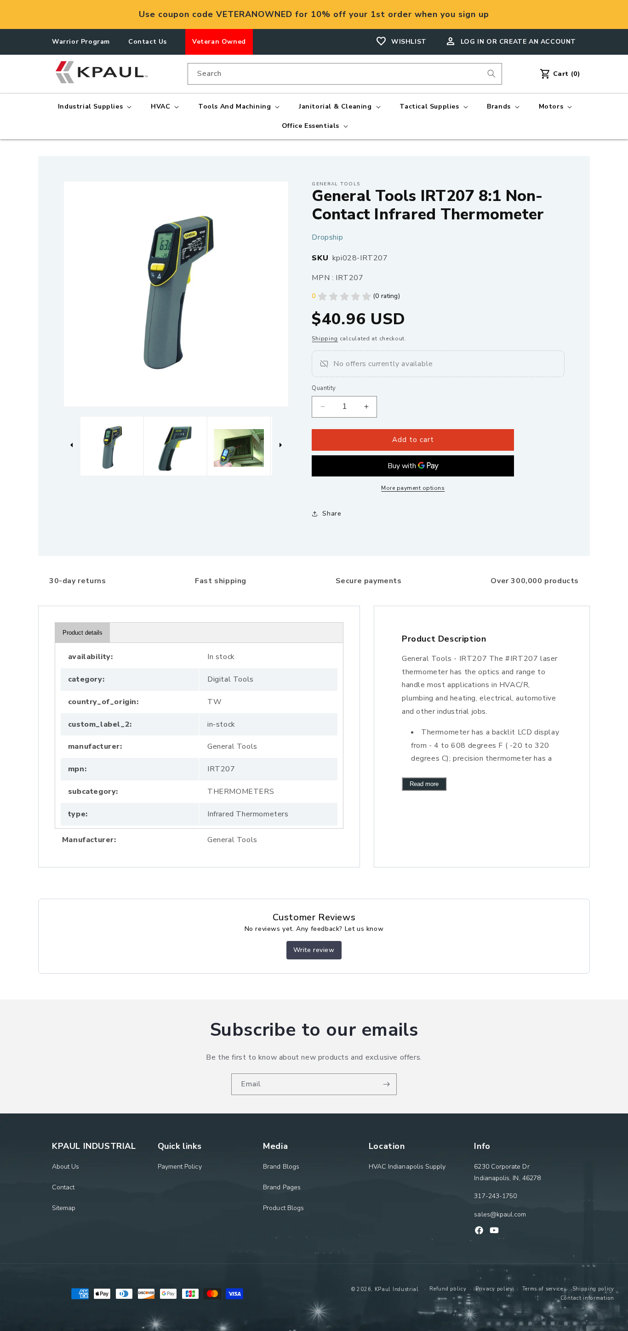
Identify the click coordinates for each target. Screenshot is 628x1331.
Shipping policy (593, 1288)
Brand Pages (282, 1187)
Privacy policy (494, 1288)
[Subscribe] (386, 1084)
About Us (66, 1166)
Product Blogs (283, 1208)
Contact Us (147, 41)
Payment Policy (180, 1166)
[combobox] (345, 73)
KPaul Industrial (397, 1289)
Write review (313, 950)
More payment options (413, 488)
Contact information (587, 1298)
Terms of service (542, 1288)
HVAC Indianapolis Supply (407, 1166)
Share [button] (331, 513)
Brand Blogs (281, 1166)
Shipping (325, 338)
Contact (63, 1187)
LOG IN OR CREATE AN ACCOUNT (518, 41)
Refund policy (447, 1288)
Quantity (324, 388)
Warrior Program (81, 41)
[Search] (491, 73)
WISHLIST (409, 41)
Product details (83, 632)
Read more (424, 783)
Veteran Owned (219, 41)
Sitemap (64, 1208)
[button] (93, 106)
